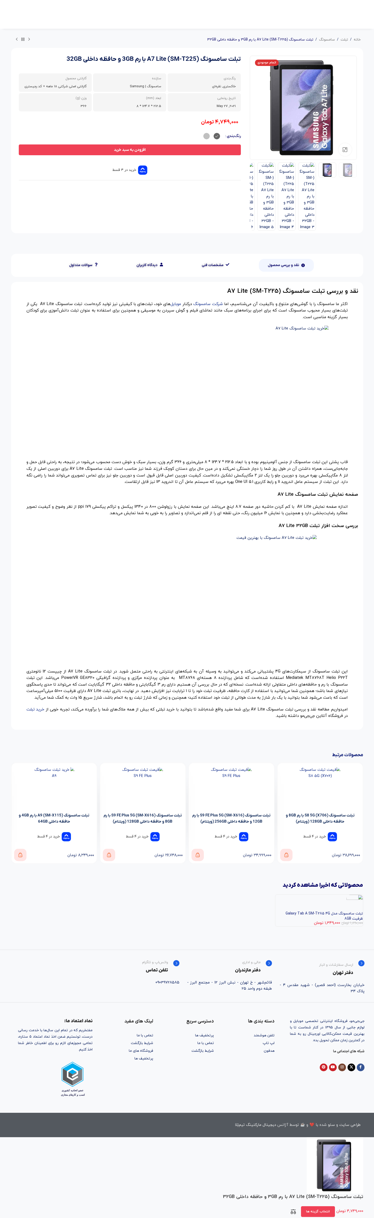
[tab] (286, 265)
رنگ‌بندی (234, 136)
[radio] (217, 136)
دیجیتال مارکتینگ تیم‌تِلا (255, 1125)
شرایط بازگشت (202, 1050)
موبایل (175, 304)
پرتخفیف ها (204, 1035)
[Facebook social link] (360, 1067)
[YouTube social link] (333, 1067)
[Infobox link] (322, 968)
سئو (331, 1125)
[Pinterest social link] (323, 1067)
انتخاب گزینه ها (318, 1211)
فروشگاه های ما (141, 1050)
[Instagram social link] (342, 1067)
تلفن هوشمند (264, 1035)
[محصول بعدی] (17, 39)
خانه (357, 39)
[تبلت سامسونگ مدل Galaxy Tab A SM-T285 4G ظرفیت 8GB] (354, 902)
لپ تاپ (269, 1043)
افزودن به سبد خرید (130, 149)
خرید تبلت (35, 709)
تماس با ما (205, 1043)
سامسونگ (327, 39)
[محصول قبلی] (29, 39)
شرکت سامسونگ (208, 304)
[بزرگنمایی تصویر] (345, 149)
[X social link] (351, 1067)
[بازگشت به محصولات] (23, 39)
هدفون (269, 1050)
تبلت (344, 39)
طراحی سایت (350, 1125)
